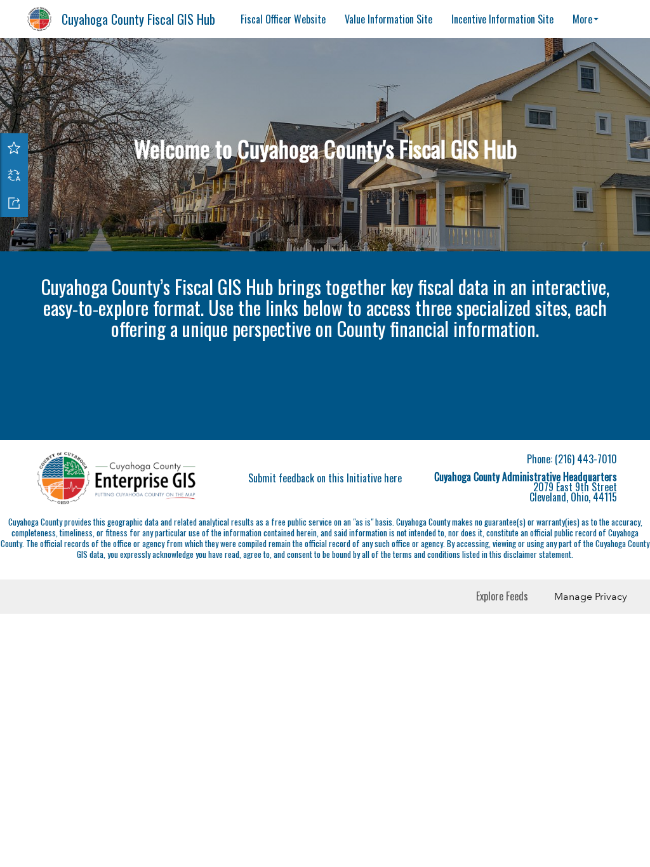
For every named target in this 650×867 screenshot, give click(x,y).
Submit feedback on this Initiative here (325, 478)
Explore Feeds (502, 596)
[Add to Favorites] (14, 147)
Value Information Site (388, 19)
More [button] (582, 19)
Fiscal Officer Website (283, 19)
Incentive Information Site (502, 19)
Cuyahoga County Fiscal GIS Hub (138, 19)
